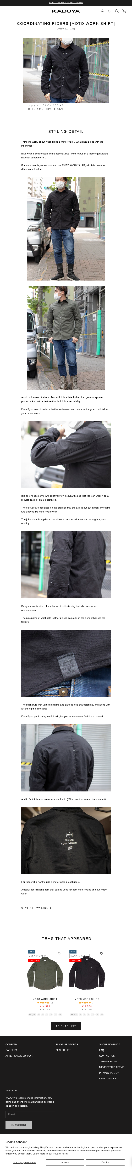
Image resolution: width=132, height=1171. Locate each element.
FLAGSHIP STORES (67, 1044)
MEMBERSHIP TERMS (111, 1067)
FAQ (101, 1050)
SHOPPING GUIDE (109, 1044)
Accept (65, 1162)
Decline (105, 1162)
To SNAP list (66, 1026)
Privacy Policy (60, 1153)
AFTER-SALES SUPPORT (20, 1055)
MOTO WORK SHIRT (45, 999)
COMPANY (11, 1044)
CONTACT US (107, 1055)
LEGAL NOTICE (108, 1078)
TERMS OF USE (108, 1061)
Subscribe (18, 1125)
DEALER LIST (63, 1050)
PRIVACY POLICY (109, 1072)
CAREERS (11, 1050)
